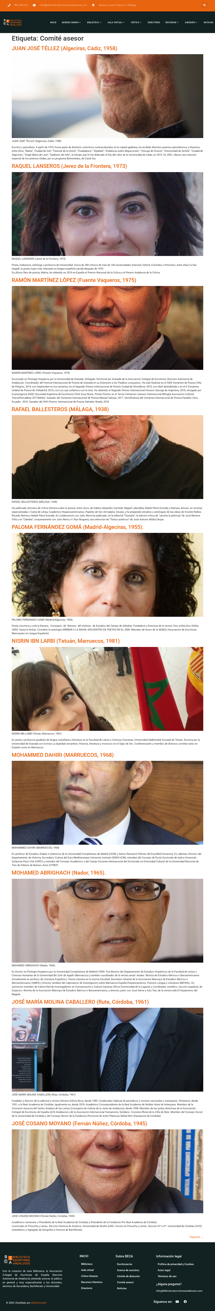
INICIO (53, 22)
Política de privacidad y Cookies (176, 1264)
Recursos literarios (91, 1282)
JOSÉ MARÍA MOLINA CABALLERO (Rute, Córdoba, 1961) (80, 1002)
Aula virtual (87, 1270)
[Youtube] (177, 1301)
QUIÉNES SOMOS (70, 22)
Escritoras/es (124, 1264)
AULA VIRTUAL (115, 22)
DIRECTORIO (154, 22)
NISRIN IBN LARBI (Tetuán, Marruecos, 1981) (66, 641)
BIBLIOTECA (93, 22)
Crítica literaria (89, 1276)
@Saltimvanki (38, 1302)
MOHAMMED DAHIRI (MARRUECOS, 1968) (63, 755)
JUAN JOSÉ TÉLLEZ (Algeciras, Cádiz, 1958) (64, 48)
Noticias (122, 1288)
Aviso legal (164, 1270)
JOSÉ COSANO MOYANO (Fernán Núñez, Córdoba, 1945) (79, 1123)
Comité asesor (125, 1282)
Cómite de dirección (128, 1276)
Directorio (86, 1288)
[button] (204, 5)
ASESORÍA (190, 22)
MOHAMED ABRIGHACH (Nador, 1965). (59, 873)
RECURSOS (170, 22)
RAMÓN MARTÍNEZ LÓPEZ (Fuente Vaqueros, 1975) (74, 280)
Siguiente (196, 1237)
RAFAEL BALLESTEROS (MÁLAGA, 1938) (60, 409)
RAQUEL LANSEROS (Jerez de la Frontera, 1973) (69, 166)
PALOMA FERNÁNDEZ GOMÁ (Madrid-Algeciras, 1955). (78, 527)
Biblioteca (86, 1264)
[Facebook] (185, 1301)
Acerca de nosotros (128, 1270)
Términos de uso (167, 1276)
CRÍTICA (135, 22)
